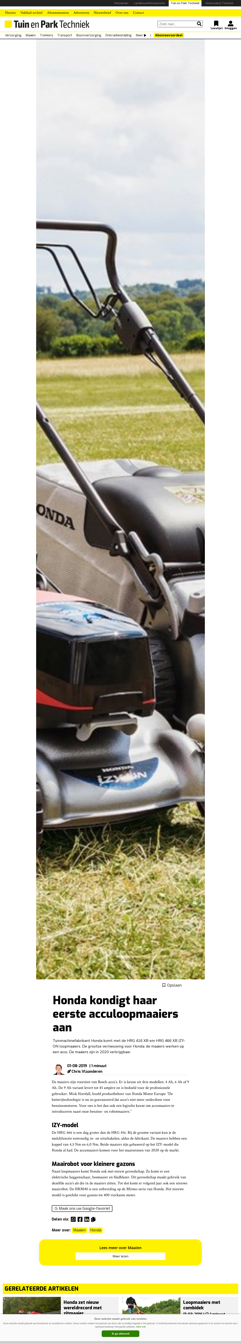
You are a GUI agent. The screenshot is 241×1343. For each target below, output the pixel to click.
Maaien (31, 35)
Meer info (141, 1326)
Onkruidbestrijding (118, 35)
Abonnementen (58, 12)
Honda (95, 1230)
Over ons (122, 12)
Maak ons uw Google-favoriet (84, 1208)
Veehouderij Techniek (219, 3)
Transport (64, 35)
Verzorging (13, 35)
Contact (138, 12)
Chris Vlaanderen (87, 1071)
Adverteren (81, 12)
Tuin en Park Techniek (185, 3)
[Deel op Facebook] (81, 1219)
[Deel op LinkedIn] (87, 1219)
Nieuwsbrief (102, 12)
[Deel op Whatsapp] (74, 1219)
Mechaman (121, 3)
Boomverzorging (88, 35)
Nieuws (10, 12)
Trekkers (46, 35)
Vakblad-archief (31, 12)
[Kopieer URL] (94, 1219)
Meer (139, 35)
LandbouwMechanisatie (149, 3)
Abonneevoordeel (169, 35)
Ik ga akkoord (120, 1333)
